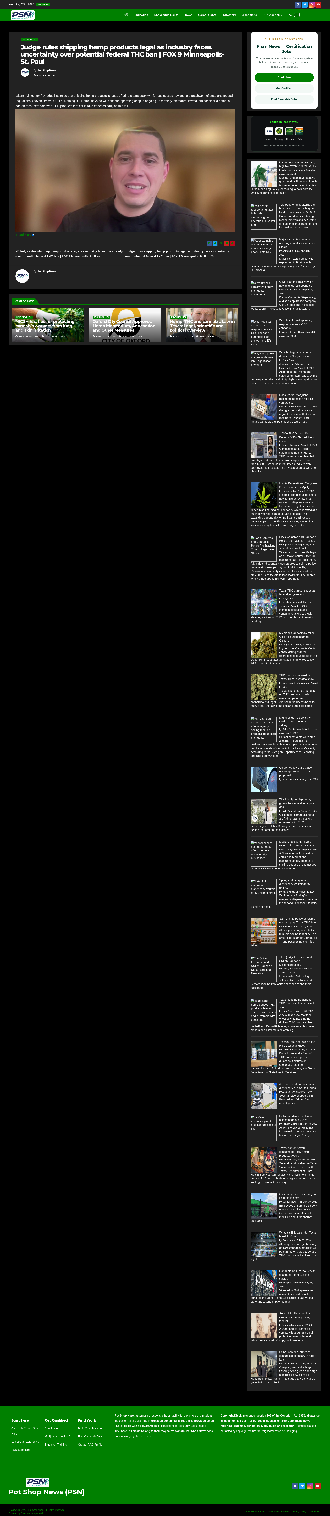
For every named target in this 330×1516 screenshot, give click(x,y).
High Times (288, 544)
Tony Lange (288, 644)
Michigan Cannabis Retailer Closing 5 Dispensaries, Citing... (296, 637)
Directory (230, 15)
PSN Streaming (20, 1449)
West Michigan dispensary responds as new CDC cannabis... (295, 324)
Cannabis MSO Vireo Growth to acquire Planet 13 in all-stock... (297, 1275)
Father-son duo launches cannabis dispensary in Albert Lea (297, 1356)
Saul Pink (287, 926)
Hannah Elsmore (290, 1124)
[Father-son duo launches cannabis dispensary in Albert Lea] (264, 1363)
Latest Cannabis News (25, 1441)
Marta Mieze (288, 891)
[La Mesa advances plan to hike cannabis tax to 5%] (264, 1127)
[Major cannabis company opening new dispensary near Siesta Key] (264, 251)
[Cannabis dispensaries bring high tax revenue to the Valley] (264, 173)
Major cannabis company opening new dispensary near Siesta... (297, 243)
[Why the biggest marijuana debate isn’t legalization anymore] (264, 364)
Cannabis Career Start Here (25, 1431)
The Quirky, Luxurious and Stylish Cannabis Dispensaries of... (295, 961)
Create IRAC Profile (90, 1444)
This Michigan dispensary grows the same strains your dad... (296, 803)
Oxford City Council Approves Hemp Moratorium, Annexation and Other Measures (124, 326)
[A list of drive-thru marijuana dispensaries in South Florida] (264, 1095)
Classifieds (250, 15)
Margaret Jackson (291, 1282)
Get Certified (284, 88)
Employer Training (56, 1444)
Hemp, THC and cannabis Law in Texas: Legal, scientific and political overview (202, 326)
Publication (141, 15)
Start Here (284, 77)
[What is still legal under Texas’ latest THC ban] (264, 1244)
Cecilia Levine (289, 445)
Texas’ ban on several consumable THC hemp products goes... (294, 1152)
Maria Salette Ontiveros (294, 683)
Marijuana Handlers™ (58, 1436)
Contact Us (314, 1511)
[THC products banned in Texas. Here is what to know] (264, 686)
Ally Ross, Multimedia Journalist (298, 170)
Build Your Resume (90, 1428)
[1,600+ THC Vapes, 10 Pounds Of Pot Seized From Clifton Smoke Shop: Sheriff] (264, 445)
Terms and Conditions (278, 1511)
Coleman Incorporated (32, 1513)
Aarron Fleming (290, 289)
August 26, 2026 (29, 336)
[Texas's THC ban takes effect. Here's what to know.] (264, 1053)
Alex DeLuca (288, 1092)
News (189, 15)
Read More (24, 234)
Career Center (208, 15)
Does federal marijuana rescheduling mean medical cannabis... (296, 399)
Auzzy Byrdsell (290, 849)
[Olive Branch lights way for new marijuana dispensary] (264, 293)
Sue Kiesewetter (290, 1202)
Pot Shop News (46, 70)
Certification (52, 1428)
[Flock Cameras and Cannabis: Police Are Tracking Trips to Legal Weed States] (264, 548)
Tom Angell (288, 491)
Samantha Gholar (291, 251)
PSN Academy (273, 15)
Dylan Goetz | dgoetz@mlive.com (299, 729)
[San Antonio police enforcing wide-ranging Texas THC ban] (264, 930)
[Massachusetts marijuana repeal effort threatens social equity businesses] (264, 853)
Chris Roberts (289, 406)
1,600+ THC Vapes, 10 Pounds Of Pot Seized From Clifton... (296, 437)
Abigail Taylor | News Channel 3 (298, 332)
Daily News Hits (29, 40)
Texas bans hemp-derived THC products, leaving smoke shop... (297, 1003)
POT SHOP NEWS (255, 1511)
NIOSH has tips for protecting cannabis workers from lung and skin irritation (44, 326)
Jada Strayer (288, 1011)
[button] (290, 15)
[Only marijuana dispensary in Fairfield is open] (264, 1205)
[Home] (126, 15)
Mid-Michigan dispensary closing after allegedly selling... (295, 721)
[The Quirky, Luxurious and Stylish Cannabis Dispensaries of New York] (264, 968)
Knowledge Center (167, 15)
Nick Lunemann (290, 779)
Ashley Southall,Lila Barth (295, 968)
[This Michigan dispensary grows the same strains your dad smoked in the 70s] (264, 811)
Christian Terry (289, 1159)
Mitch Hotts (288, 212)
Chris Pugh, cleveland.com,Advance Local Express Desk (294, 364)
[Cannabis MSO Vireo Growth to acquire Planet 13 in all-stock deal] (264, 1282)
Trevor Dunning (290, 1363)
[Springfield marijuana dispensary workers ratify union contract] (264, 891)
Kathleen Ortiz (289, 1049)
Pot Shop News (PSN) (47, 1492)
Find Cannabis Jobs (284, 99)
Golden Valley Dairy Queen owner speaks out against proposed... (296, 771)
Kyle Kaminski (289, 811)
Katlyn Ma (287, 1240)
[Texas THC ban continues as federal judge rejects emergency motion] (264, 602)
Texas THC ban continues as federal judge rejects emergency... (297, 594)
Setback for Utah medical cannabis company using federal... (295, 1317)
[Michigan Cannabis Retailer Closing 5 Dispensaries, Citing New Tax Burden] (264, 644)
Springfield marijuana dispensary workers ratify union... (294, 884)
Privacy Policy (299, 1511)
